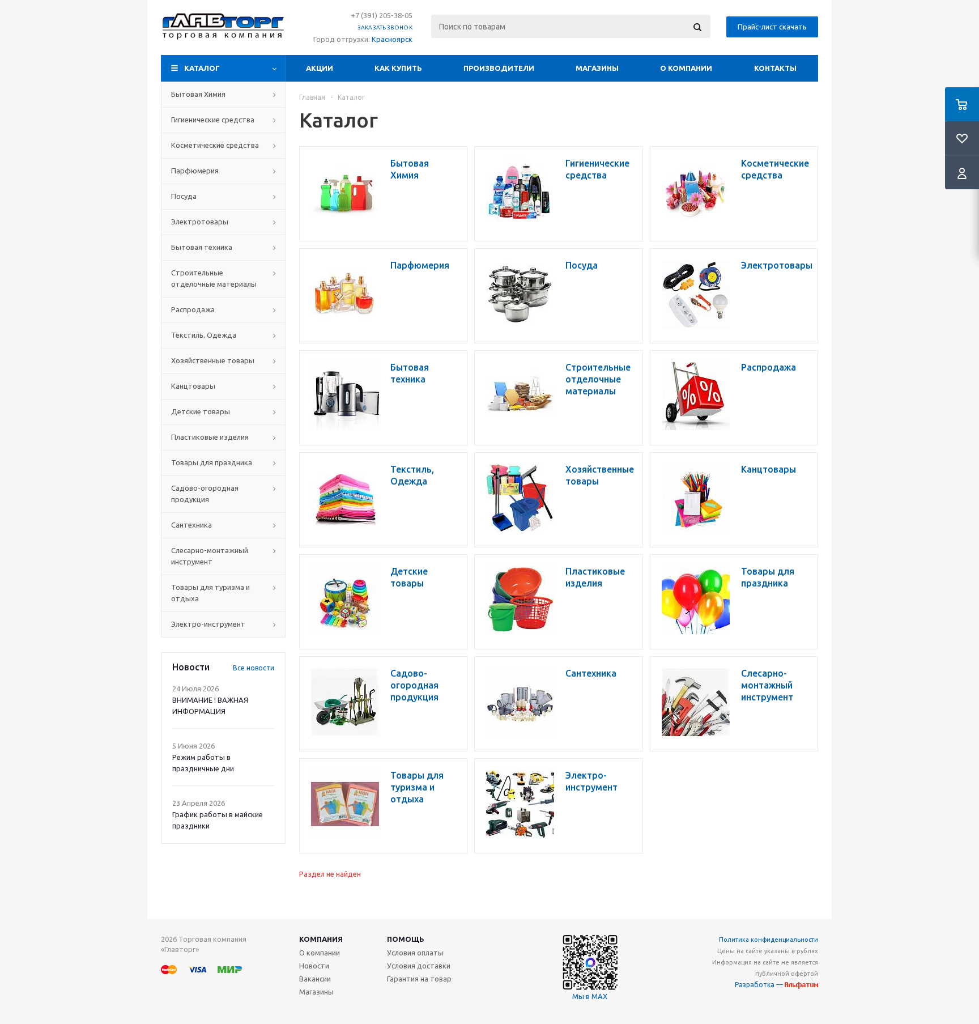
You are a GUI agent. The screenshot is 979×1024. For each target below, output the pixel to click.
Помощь (405, 939)
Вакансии (315, 979)
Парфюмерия (195, 171)
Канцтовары (193, 386)
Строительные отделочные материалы (214, 278)
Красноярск (392, 39)
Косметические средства (215, 145)
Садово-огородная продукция (205, 493)
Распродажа (193, 309)
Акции (319, 68)
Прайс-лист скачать (772, 27)
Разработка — (760, 984)
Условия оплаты (415, 953)
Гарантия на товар (419, 979)
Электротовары (199, 222)
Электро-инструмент (208, 624)
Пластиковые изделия (210, 437)
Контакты (775, 68)
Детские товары (200, 411)
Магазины (597, 68)
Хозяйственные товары (212, 360)
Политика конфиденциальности (768, 939)
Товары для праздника (211, 462)
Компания (321, 939)
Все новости (253, 668)
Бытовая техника (201, 247)
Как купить (398, 68)
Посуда (184, 196)
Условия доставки (418, 966)
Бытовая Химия (198, 94)
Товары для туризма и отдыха (210, 592)
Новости (314, 966)
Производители (498, 68)
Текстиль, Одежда (203, 335)
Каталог (202, 68)
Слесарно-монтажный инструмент (209, 556)
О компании (686, 68)
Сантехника (191, 525)
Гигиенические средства (212, 120)
